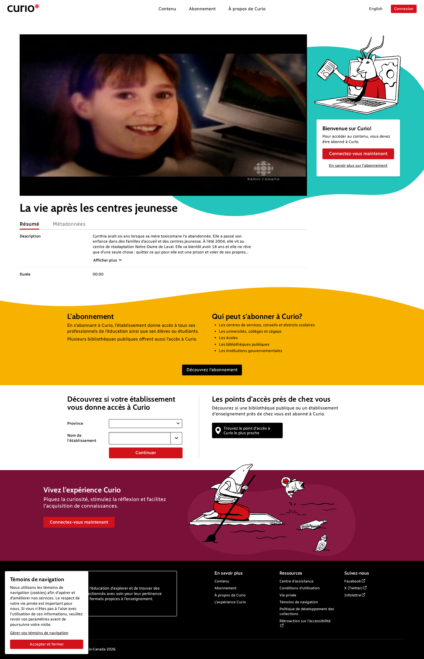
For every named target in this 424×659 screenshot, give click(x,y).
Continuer (145, 452)
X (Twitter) (353, 588)
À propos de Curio (230, 595)
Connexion (403, 8)
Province (75, 423)
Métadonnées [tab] (69, 224)
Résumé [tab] (29, 224)
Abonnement (225, 588)
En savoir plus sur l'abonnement (358, 165)
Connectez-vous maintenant (358, 153)
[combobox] (140, 438)
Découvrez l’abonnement (212, 369)
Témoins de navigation (298, 602)
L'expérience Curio (230, 602)
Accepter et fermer (47, 644)
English (376, 8)
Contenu (221, 581)
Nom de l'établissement (81, 438)
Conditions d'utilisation (299, 588)
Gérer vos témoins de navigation (39, 633)
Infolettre (352, 595)
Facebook (352, 581)
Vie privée (287, 595)
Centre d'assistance (296, 581)
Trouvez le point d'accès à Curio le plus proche (247, 430)
